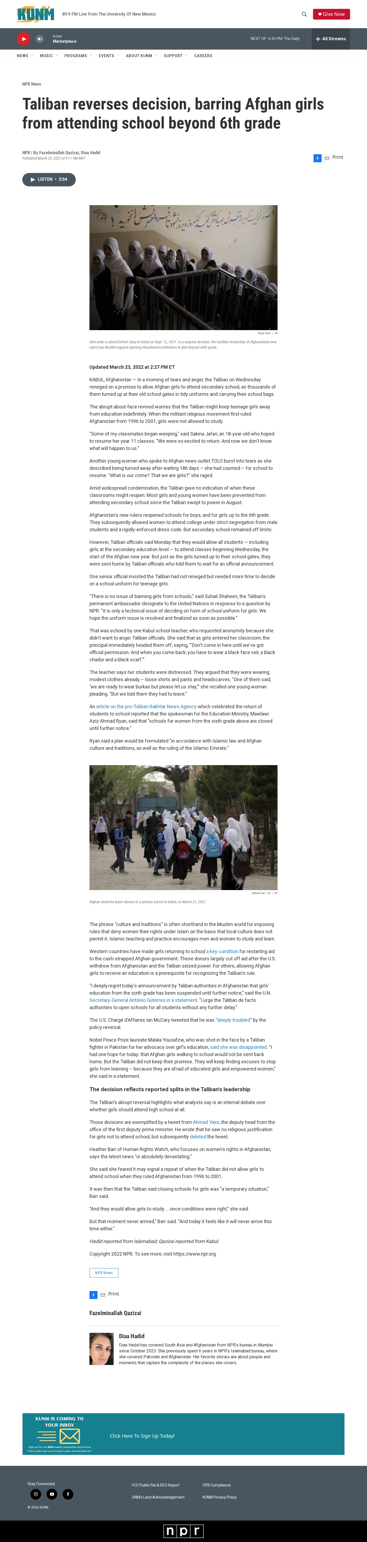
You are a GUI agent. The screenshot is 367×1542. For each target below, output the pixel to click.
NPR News (31, 84)
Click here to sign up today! (142, 1436)
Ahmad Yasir (206, 1122)
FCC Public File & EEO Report (155, 1485)
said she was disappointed (238, 1047)
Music (46, 56)
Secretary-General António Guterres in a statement (143, 1000)
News (22, 56)
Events (106, 56)
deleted (198, 1136)
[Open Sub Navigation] (32, 56)
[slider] (48, 39)
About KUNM (139, 56)
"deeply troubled (233, 1020)
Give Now (334, 14)
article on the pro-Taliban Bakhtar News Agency (146, 706)
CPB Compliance (217, 1485)
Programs (75, 56)
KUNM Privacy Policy (220, 1497)
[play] (23, 39)
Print (337, 157)
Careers (203, 56)
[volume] (39, 39)
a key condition (222, 951)
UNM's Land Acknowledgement (158, 1497)
